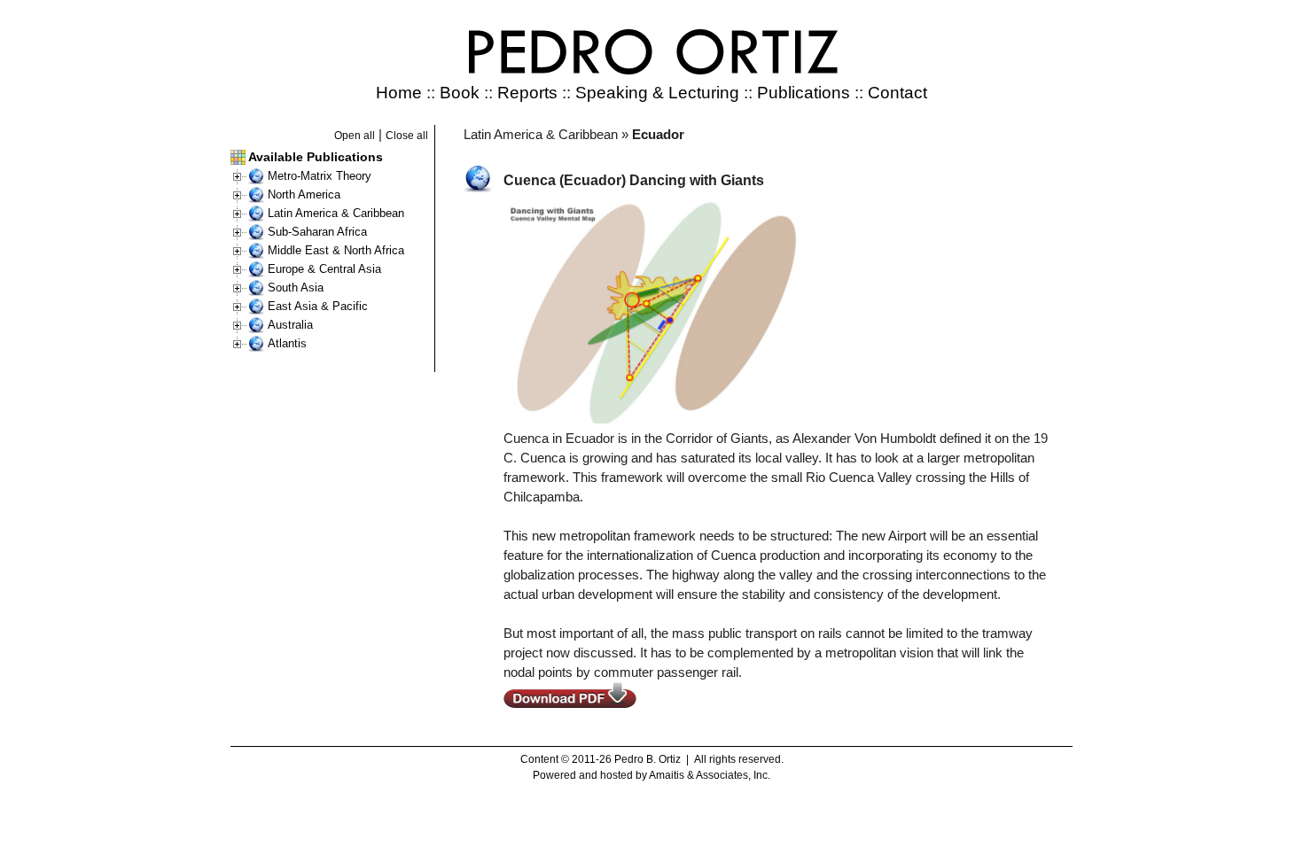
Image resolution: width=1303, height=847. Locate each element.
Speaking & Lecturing (657, 92)
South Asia (296, 287)
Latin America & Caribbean (336, 213)
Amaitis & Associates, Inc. (709, 775)
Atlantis (287, 343)
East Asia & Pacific (318, 306)
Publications (803, 92)
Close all (407, 135)
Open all (354, 135)
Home (399, 92)
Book (460, 92)
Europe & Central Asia (324, 269)
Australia (290, 324)
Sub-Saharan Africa (317, 231)
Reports (527, 92)
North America (304, 194)
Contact (897, 92)
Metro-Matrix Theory (319, 176)
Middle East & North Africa (336, 250)
